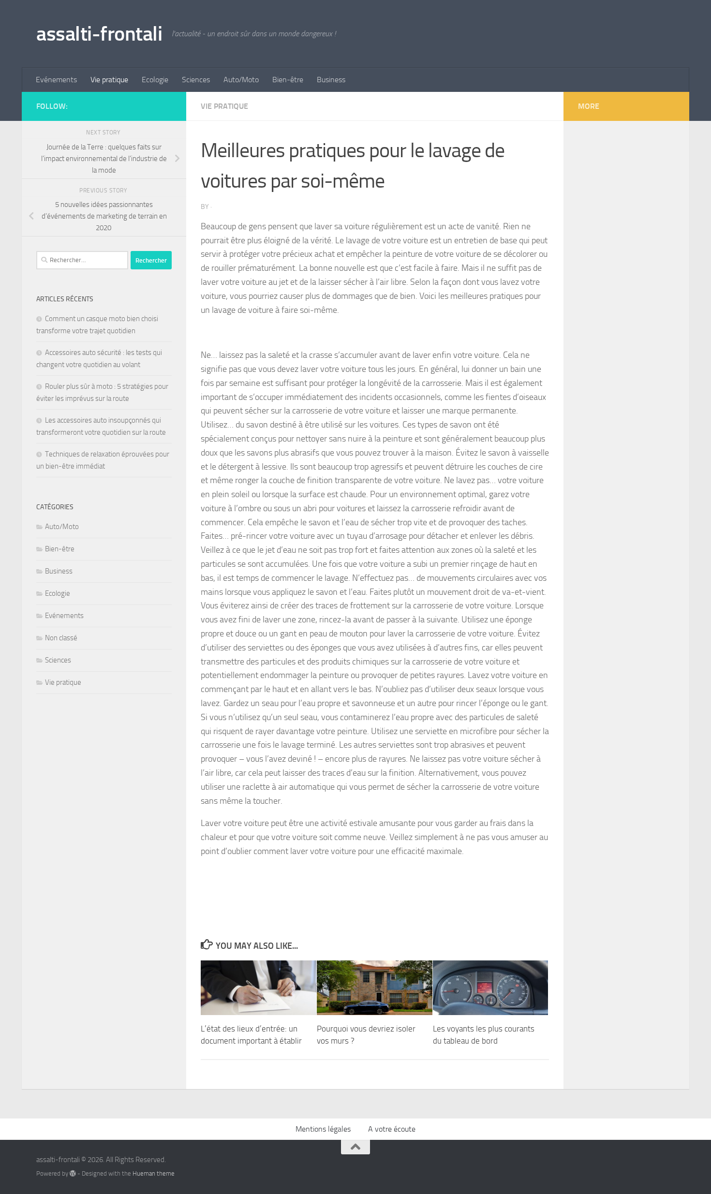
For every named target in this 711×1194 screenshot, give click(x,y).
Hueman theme (154, 1173)
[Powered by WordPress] (73, 1173)
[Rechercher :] (82, 260)
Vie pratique (109, 79)
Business (331, 79)
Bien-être (287, 79)
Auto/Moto (241, 79)
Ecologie (155, 79)
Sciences (196, 79)
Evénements (56, 79)
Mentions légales (323, 1129)
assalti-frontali (99, 34)
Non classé (61, 638)
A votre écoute (391, 1129)
